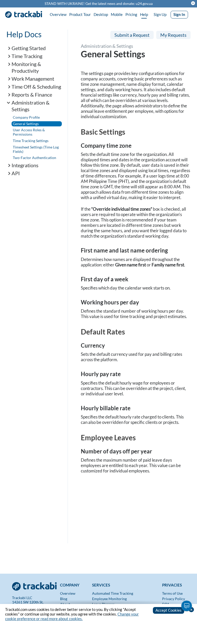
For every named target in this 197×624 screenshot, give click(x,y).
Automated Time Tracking (112, 593)
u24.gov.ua (144, 4)
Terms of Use (172, 593)
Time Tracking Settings (30, 140)
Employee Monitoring (109, 599)
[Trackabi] (34, 584)
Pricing (131, 14)
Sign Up (160, 14)
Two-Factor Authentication (34, 157)
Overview (58, 14)
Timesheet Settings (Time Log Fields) (36, 149)
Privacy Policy (173, 599)
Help (144, 14)
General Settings (26, 124)
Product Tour (80, 14)
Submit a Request (132, 35)
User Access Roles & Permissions (29, 132)
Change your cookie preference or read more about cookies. (72, 616)
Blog (63, 599)
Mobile (117, 14)
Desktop (101, 14)
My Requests (173, 35)
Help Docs (24, 34)
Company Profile (26, 117)
